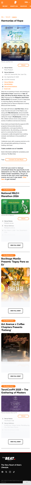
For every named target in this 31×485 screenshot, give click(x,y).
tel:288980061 (8, 240)
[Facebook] (2, 472)
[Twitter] (6, 472)
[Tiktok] (14, 472)
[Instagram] (10, 472)
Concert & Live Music (16, 159)
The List (8, 17)
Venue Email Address (10, 86)
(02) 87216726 (8, 84)
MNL (26, 2)
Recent (5, 6)
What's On (14, 6)
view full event (15, 245)
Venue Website (8, 82)
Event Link (7, 89)
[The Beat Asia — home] (9, 459)
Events (14, 17)
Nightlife (23, 6)
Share (23, 65)
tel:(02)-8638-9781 (9, 437)
